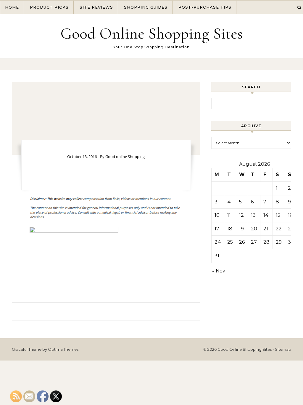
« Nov (218, 271)
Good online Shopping (125, 156)
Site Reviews (96, 7)
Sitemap (283, 349)
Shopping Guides (145, 7)
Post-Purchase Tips (204, 7)
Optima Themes (63, 349)
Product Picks (49, 7)
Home (12, 7)
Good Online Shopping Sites (151, 33)
